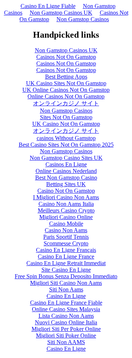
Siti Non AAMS (66, 342)
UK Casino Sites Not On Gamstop (66, 83)
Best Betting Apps (66, 77)
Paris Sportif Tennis (66, 237)
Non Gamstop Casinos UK (61, 13)
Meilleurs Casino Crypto (66, 210)
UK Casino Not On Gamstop (66, 124)
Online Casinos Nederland (66, 171)
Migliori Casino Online (66, 217)
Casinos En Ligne (66, 164)
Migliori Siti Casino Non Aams (66, 283)
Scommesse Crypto (66, 243)
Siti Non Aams (66, 289)
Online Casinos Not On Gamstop (65, 96)
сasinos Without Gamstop (66, 138)
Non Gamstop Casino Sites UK (66, 158)
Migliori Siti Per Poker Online (66, 329)
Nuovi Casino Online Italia (66, 322)
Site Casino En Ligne (66, 270)
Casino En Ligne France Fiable (66, 302)
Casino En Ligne (66, 296)
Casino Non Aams (66, 230)
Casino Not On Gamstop (66, 191)
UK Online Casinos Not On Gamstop (66, 90)
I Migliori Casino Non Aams (66, 197)
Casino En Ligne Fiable (48, 6)
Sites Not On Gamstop (66, 117)
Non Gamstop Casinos (82, 19)
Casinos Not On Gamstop (66, 57)
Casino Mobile (66, 224)
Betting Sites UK (66, 184)
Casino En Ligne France (66, 256)
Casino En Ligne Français (66, 250)
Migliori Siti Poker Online (66, 335)
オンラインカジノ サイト (66, 103)
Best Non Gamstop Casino (66, 177)
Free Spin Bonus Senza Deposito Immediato (66, 276)
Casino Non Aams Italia (66, 204)
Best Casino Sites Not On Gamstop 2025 (66, 145)
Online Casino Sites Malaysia (66, 309)
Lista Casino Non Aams (66, 316)
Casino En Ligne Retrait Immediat (66, 263)
